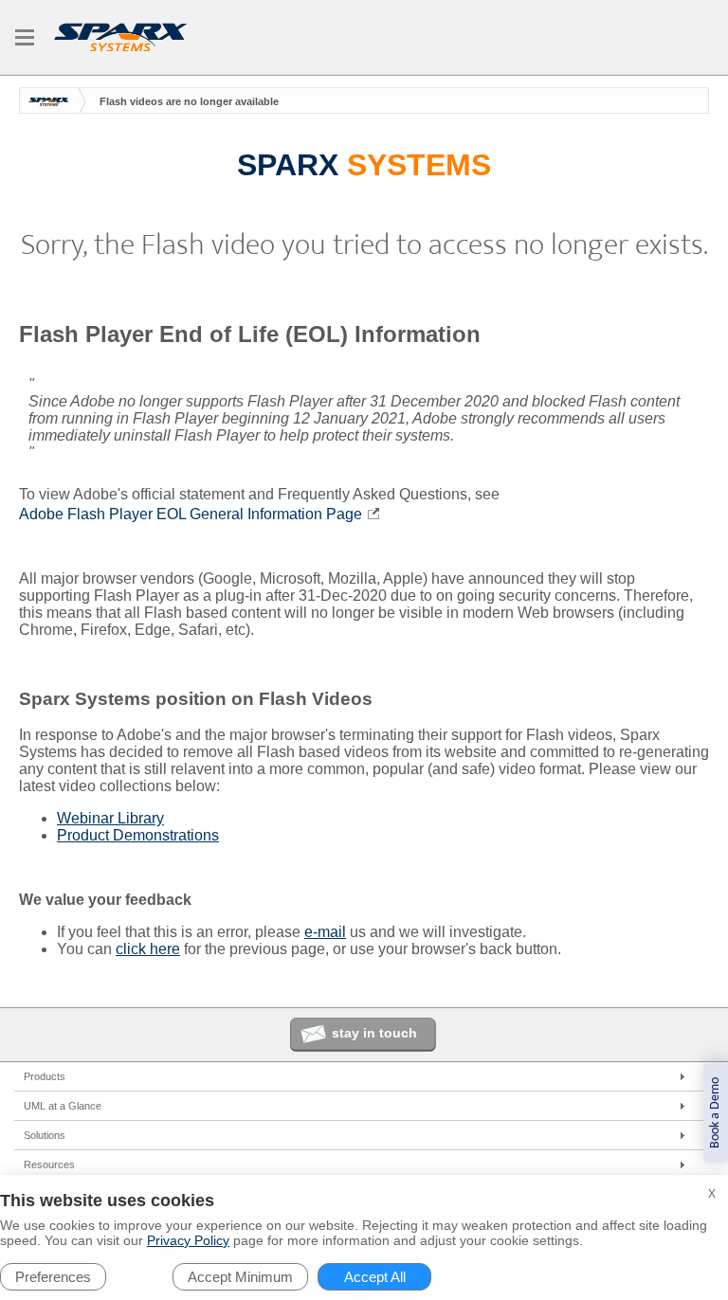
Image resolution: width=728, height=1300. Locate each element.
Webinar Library (110, 818)
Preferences (53, 1277)
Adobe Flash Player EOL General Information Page (190, 514)
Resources (49, 1164)
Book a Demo (715, 1112)
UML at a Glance (62, 1105)
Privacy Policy (188, 1240)
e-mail (325, 932)
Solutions (44, 1135)
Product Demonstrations (138, 835)
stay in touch (374, 1032)
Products (44, 1076)
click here (148, 949)
